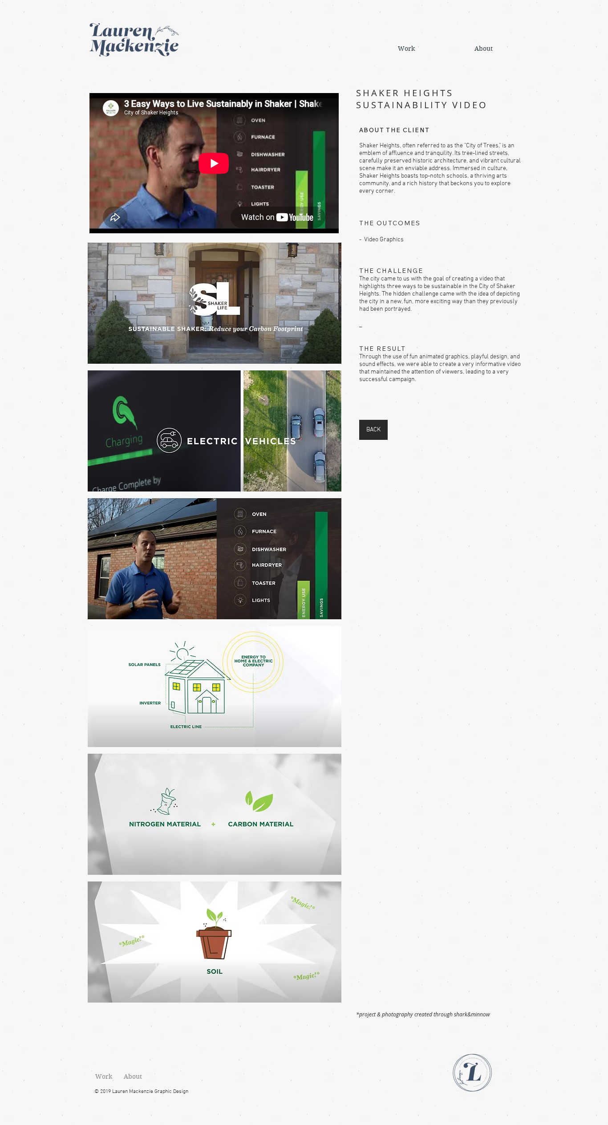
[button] (214, 303)
